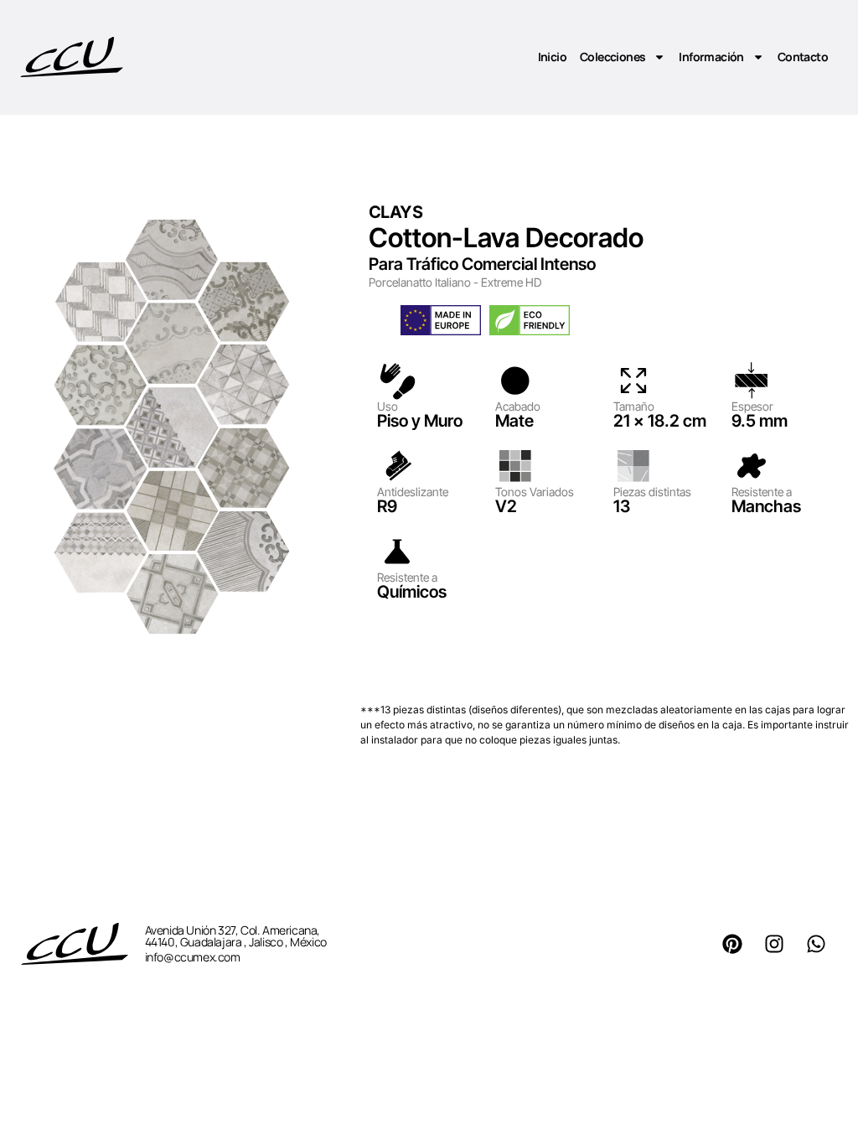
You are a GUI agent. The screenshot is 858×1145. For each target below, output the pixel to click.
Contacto (803, 57)
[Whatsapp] (816, 944)
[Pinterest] (732, 944)
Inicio (552, 57)
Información (711, 57)
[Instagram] (774, 944)
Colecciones (612, 57)
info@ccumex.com (192, 957)
